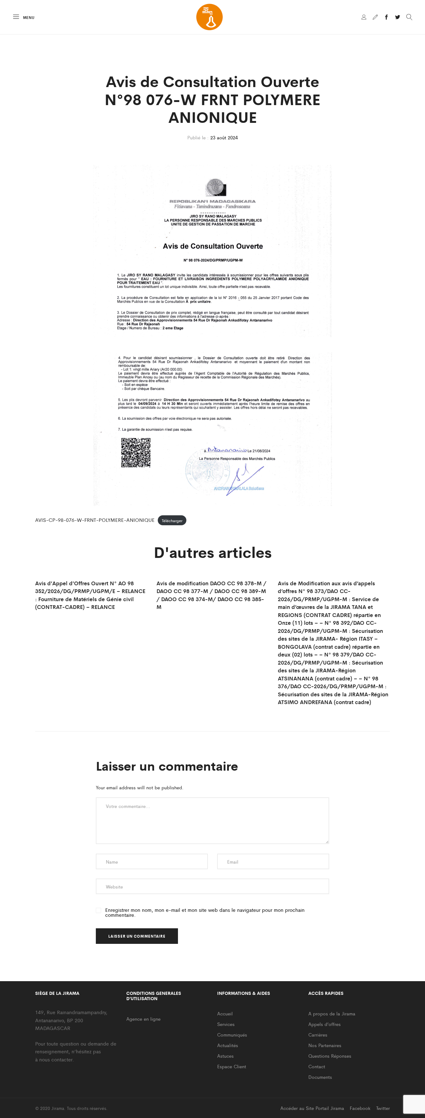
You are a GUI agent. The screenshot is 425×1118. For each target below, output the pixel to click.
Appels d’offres (324, 1024)
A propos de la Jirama (331, 1013)
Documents (320, 1077)
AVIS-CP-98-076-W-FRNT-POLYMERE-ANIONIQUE (95, 519)
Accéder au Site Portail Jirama (312, 1108)
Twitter (383, 1108)
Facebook (360, 1108)
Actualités (227, 1045)
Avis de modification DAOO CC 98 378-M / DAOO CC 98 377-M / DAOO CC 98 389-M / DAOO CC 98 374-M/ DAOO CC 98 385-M (211, 595)
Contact (316, 1066)
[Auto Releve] (375, 17)
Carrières (317, 1034)
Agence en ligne (143, 1018)
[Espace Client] (364, 17)
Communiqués (232, 1034)
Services (226, 1024)
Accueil (225, 1013)
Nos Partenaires (324, 1045)
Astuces (225, 1055)
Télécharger (172, 520)
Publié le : (198, 137)
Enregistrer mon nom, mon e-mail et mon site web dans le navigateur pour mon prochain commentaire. (205, 912)
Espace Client (231, 1066)
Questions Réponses (329, 1055)
